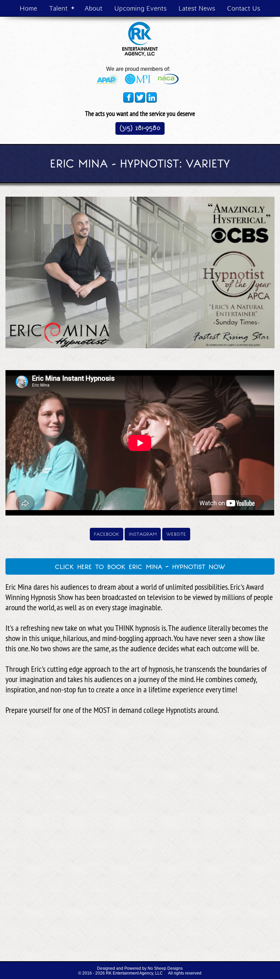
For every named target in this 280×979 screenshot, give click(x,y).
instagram (143, 533)
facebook (106, 533)
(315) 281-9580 (140, 127)
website (176, 533)
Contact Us (243, 8)
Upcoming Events (140, 8)
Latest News (197, 8)
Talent (58, 8)
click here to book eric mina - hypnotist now (140, 565)
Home (28, 8)
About (93, 8)
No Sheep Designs (165, 968)
